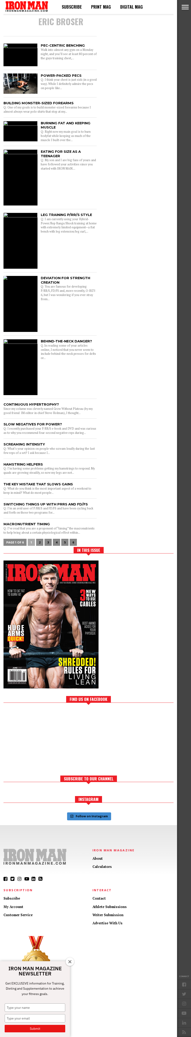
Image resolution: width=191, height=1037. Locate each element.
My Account (13, 907)
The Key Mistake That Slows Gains (38, 484)
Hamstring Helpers (23, 464)
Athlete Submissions (109, 907)
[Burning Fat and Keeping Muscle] (20, 124)
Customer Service (18, 915)
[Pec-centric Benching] (20, 47)
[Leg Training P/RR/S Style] (20, 216)
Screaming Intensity (24, 444)
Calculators (102, 866)
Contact (99, 898)
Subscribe (72, 7)
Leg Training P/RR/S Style (66, 215)
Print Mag (101, 7)
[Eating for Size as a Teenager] (20, 153)
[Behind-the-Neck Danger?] (20, 343)
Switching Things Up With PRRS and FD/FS (45, 504)
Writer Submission (107, 915)
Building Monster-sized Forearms (38, 103)
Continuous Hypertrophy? (31, 404)
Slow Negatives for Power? (32, 424)
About (97, 858)
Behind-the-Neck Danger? (66, 341)
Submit (35, 1029)
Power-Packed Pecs (61, 75)
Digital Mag (131, 7)
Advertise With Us (107, 923)
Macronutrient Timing (26, 524)
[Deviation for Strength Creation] (20, 276)
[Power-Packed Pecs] (20, 92)
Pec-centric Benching (63, 45)
